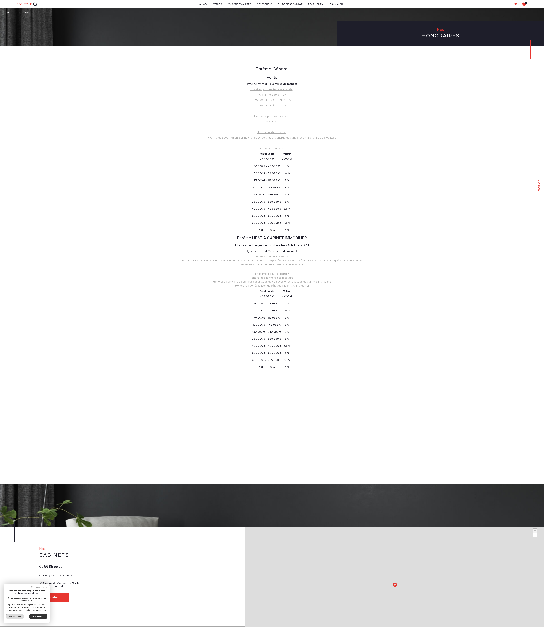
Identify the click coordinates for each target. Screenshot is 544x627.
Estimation (336, 4)
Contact (539, 186)
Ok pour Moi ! (38, 616)
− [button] (535, 535)
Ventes (217, 4)
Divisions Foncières (239, 4)
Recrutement (316, 4)
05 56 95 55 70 (51, 566)
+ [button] (535, 530)
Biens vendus (264, 4)
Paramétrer (15, 616)
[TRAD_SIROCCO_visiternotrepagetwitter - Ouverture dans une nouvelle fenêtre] (52, 611)
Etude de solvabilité (290, 4)
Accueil (203, 4)
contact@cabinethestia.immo (57, 575)
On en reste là (37, 587)
